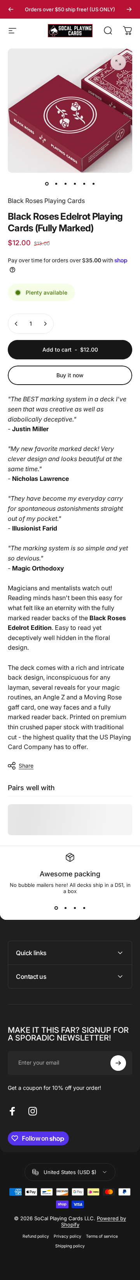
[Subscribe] (118, 1063)
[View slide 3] (74, 908)
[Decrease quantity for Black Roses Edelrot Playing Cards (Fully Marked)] (16, 323)
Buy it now (70, 375)
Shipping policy (70, 1246)
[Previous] (10, 9)
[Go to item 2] (56, 183)
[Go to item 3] (65, 183)
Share (26, 765)
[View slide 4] (84, 908)
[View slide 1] (56, 908)
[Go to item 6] (93, 183)
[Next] (129, 9)
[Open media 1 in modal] (118, 62)
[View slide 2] (65, 908)
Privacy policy (67, 1236)
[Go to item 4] (74, 183)
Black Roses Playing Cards (46, 201)
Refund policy (36, 1236)
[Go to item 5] (84, 183)
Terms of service (102, 1236)
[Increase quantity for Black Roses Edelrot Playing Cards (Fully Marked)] (45, 323)
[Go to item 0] (46, 183)
